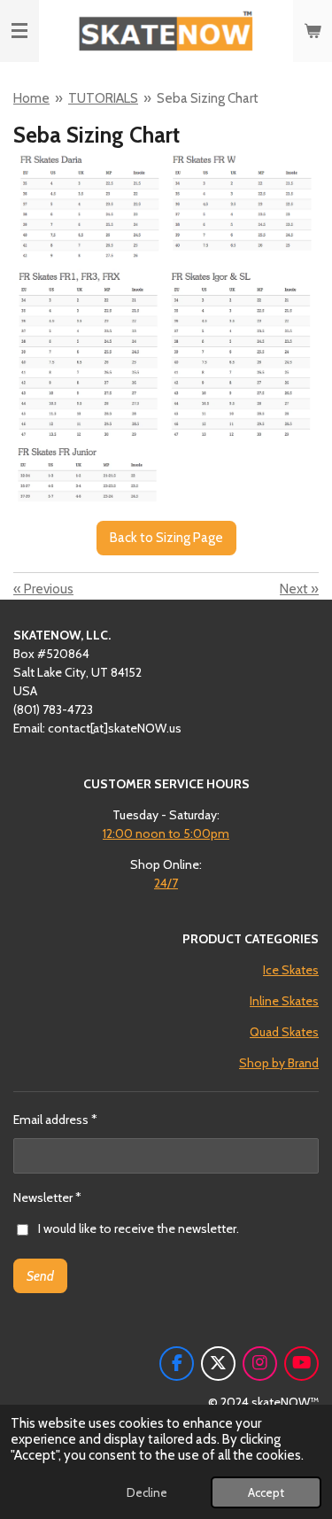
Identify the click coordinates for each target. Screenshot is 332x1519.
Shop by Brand (279, 1063)
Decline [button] (147, 1492)
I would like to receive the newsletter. (138, 1228)
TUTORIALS (103, 98)
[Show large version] (166, 328)
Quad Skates (284, 1032)
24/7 (166, 883)
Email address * (55, 1120)
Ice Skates (291, 970)
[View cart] (312, 31)
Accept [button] (266, 1492)
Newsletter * (47, 1197)
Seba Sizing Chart (208, 98)
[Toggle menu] (19, 31)
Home (31, 98)
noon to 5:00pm (166, 833)
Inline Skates (284, 1001)
